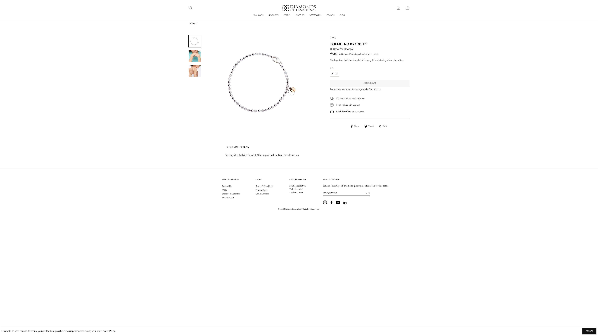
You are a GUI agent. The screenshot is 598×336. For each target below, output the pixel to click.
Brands (331, 15)
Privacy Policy (261, 190)
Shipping (354, 54)
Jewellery (273, 15)
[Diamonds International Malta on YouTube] (338, 202)
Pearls (287, 15)
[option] (261, 93)
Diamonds (258, 15)
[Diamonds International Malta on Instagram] (325, 202)
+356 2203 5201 (314, 209)
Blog (342, 15)
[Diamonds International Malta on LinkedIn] (344, 202)
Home (192, 23)
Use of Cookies (262, 194)
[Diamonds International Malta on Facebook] (331, 202)
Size (332, 68)
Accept (589, 331)
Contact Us (227, 186)
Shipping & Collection (231, 194)
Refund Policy (228, 197)
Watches (300, 15)
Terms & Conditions (264, 186)
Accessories (316, 15)
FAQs (224, 190)
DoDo (333, 37)
